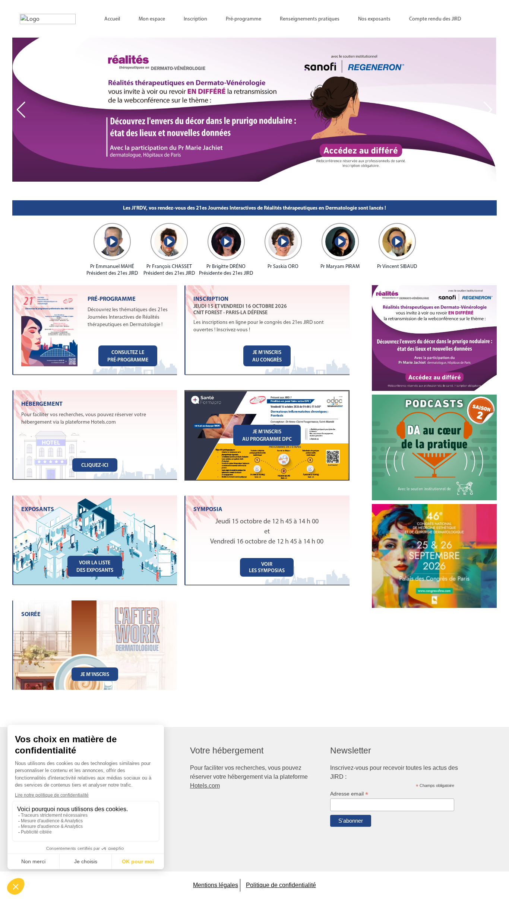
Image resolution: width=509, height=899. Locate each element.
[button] (488, 110)
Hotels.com (205, 785)
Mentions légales (215, 885)
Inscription (195, 19)
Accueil (112, 19)
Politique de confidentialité (281, 885)
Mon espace (152, 19)
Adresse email (349, 793)
